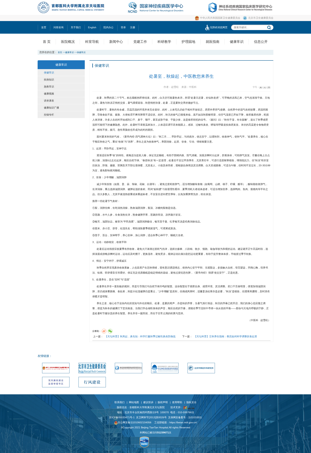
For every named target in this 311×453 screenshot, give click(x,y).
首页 (43, 27)
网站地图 (134, 402)
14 (268, 87)
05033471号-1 (126, 417)
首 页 (47, 42)
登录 (123, 27)
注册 (132, 27)
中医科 (254, 320)
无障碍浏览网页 (218, 27)
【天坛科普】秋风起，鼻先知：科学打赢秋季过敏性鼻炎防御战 (140, 336)
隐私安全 (191, 402)
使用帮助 (177, 402)
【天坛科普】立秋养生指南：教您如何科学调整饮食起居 (225, 336)
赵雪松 (264, 320)
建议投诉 (148, 402)
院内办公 (108, 27)
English (92, 27)
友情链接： (45, 355)
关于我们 (76, 27)
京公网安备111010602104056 (134, 422)
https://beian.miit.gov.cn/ (183, 422)
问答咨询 (58, 27)
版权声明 (163, 402)
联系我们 (119, 402)
